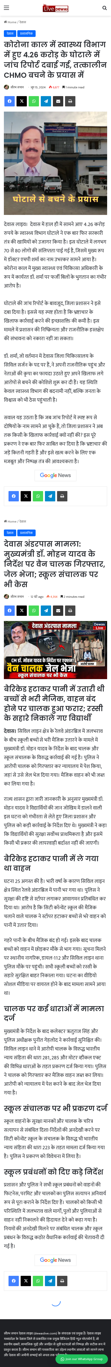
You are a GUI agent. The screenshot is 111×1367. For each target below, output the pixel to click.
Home (12, 22)
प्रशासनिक (26, 33)
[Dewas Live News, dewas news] (55, 8)
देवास (22, 22)
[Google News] (55, 475)
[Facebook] (14, 496)
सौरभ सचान (17, 87)
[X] (26, 496)
